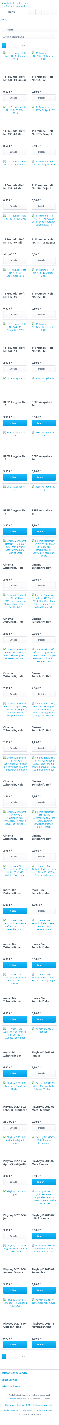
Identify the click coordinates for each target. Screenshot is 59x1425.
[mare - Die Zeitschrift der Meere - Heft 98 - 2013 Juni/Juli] (44, 982)
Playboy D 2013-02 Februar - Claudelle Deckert (15, 1108)
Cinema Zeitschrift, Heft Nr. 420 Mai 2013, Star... (14, 675)
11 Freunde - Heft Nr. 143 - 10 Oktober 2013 (42, 295)
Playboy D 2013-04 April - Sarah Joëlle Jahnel (14, 1162)
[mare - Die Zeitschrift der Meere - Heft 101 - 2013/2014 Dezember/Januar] (44, 874)
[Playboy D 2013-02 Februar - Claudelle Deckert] (15, 1091)
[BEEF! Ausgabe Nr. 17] (15, 494)
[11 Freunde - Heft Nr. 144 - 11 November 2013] (15, 331)
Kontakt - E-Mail (24, 1405)
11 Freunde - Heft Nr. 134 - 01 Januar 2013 (14, 78)
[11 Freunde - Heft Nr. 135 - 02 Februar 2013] (44, 60)
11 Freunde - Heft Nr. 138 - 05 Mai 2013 (14, 187)
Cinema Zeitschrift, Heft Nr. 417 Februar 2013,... (41, 566)
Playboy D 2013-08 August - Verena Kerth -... (14, 1271)
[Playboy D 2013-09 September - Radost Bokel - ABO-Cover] (44, 1253)
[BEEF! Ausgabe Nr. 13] (15, 386)
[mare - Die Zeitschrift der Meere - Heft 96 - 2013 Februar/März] (44, 928)
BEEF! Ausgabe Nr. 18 (43, 512)
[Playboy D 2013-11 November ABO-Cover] (44, 1307)
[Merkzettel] (38, 12)
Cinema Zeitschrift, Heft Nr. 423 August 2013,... (41, 729)
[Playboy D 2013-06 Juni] (15, 1199)
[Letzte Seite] (16, 45)
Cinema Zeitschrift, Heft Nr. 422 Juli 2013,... (14, 729)
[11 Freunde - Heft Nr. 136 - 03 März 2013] (15, 115)
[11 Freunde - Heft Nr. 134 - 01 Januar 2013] (15, 60)
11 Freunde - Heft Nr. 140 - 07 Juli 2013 (14, 241)
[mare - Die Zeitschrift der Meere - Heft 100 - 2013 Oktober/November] (15, 874)
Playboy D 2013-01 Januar (43, 1054)
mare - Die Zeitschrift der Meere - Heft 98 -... (43, 1000)
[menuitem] (8, 12)
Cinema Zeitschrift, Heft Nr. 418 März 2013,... (13, 620)
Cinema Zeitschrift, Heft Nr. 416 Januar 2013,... (13, 566)
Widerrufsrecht (11, 1410)
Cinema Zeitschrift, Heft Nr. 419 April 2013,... (41, 620)
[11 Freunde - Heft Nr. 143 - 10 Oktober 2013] (44, 277)
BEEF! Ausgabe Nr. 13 (14, 404)
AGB (39, 1410)
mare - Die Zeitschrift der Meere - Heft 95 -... (14, 946)
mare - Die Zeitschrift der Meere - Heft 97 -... (14, 1000)
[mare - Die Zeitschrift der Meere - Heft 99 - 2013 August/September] (15, 1036)
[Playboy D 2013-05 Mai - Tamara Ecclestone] (44, 1145)
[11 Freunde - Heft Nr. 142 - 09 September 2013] (15, 277)
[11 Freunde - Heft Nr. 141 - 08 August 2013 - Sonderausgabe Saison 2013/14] (44, 223)
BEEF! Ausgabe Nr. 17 (14, 512)
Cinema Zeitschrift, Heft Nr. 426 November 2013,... (14, 837)
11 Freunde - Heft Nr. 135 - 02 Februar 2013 (42, 78)
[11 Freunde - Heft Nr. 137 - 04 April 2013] (44, 115)
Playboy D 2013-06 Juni (14, 1217)
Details (13, 97)
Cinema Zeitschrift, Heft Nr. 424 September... (13, 783)
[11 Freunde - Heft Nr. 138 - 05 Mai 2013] (15, 169)
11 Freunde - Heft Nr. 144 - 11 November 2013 (14, 349)
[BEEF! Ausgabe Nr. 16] (44, 440)
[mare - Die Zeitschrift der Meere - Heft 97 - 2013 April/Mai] (15, 982)
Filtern (10, 29)
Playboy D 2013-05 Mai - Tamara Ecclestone (43, 1162)
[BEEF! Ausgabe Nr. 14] (44, 386)
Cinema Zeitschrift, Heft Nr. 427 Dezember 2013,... (43, 837)
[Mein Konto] (46, 12)
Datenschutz (27, 1410)
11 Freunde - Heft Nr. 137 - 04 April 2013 (42, 132)
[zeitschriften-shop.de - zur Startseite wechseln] (16, 4)
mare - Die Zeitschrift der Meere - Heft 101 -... (44, 891)
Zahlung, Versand (43, 1405)
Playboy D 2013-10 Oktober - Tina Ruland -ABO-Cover (14, 1325)
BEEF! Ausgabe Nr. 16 (43, 458)
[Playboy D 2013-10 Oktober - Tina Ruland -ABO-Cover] (15, 1307)
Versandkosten (15, 1398)
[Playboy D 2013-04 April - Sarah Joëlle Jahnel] (15, 1145)
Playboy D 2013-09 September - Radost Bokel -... (43, 1271)
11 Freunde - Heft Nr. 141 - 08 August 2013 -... (43, 241)
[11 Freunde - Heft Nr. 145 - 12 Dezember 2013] (44, 331)
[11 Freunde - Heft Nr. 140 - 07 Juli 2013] (15, 223)
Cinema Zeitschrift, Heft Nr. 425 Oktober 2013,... (42, 783)
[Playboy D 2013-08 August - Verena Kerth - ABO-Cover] (15, 1253)
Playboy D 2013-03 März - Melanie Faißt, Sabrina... (43, 1108)
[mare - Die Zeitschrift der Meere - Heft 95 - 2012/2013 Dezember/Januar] (15, 928)
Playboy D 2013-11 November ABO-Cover (43, 1325)
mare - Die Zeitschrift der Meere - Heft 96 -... (43, 946)
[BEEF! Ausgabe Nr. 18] (44, 494)
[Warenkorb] (54, 12)
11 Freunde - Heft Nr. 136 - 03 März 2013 (14, 132)
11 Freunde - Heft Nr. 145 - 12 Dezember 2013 (42, 349)
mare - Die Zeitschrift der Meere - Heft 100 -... (15, 891)
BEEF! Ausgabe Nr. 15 (14, 458)
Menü (11, 12)
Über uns (9, 1405)
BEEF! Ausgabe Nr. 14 (43, 404)
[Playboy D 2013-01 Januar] (44, 1036)
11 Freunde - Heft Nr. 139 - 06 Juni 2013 (42, 187)
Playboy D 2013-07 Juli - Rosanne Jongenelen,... (43, 1217)
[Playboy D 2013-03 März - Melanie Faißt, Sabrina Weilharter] (44, 1091)
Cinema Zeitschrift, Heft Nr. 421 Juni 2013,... (41, 675)
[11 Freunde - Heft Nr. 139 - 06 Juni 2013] (44, 169)
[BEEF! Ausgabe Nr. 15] (15, 440)
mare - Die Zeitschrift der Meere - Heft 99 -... (14, 1054)
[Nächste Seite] (9, 45)
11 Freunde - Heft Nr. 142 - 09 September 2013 (14, 295)
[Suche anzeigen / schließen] (31, 12)
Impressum (49, 1410)
